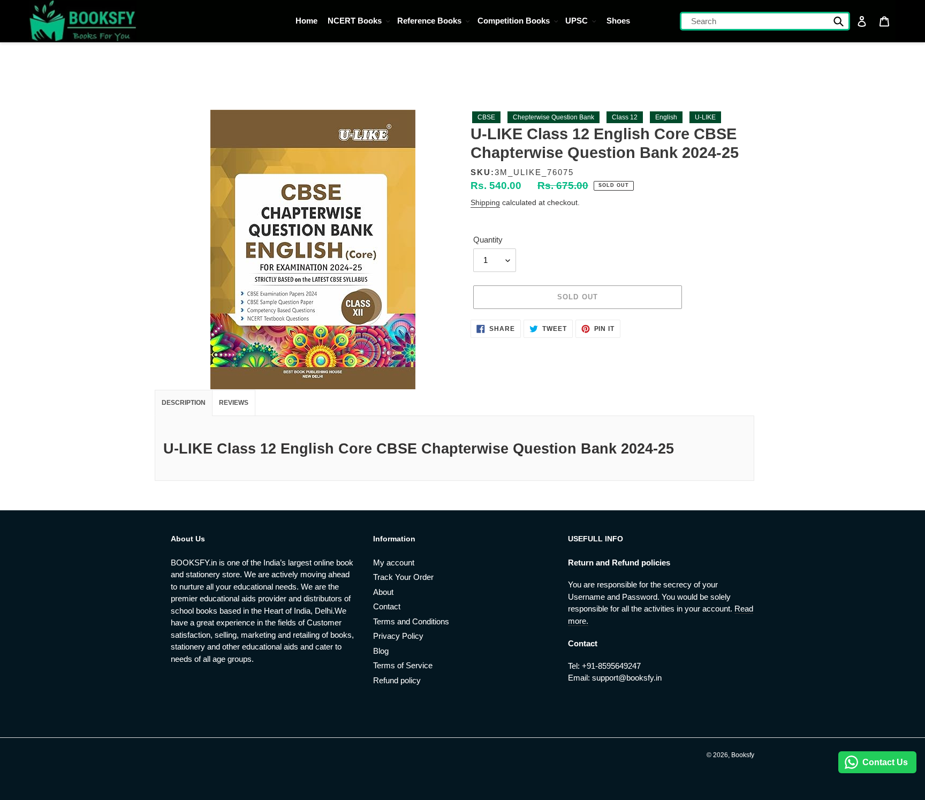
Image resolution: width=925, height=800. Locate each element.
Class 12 (625, 117)
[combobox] (765, 21)
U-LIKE (705, 117)
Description (184, 402)
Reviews (233, 402)
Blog (381, 650)
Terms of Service (403, 665)
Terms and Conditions (411, 621)
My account (393, 562)
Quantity (488, 239)
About (383, 592)
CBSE (486, 117)
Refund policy (397, 680)
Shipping (485, 202)
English (666, 117)
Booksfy (742, 755)
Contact (386, 606)
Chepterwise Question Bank (553, 117)
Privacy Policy (398, 635)
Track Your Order (403, 577)
